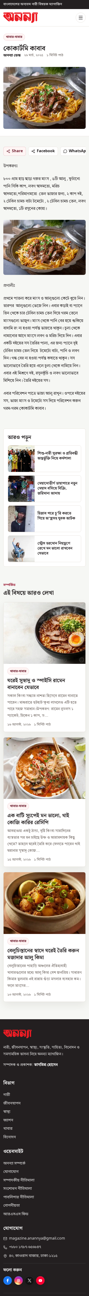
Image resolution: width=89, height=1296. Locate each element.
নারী (6, 1095)
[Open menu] (81, 18)
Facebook (46, 151)
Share (17, 151)
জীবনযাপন (12, 1103)
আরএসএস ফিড (15, 1214)
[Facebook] (7, 1280)
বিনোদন (9, 1137)
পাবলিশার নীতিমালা (18, 1197)
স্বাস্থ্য (6, 1111)
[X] (29, 1280)
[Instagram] (18, 1280)
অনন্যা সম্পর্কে (14, 1163)
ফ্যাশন (8, 1120)
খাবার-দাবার (14, 37)
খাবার (8, 1128)
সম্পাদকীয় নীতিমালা (18, 1180)
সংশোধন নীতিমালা (17, 1188)
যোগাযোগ (11, 1172)
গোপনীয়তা (11, 1205)
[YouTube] (40, 1280)
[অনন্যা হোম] (20, 17)
